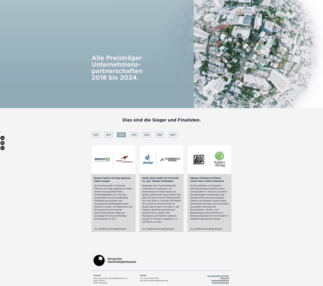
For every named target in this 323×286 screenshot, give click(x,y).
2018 (95, 135)
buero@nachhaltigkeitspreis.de (156, 280)
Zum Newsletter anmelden (218, 276)
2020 (121, 135)
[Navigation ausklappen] (230, 3)
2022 (147, 135)
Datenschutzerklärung (220, 280)
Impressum (224, 278)
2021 (134, 135)
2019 (108, 135)
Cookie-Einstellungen (220, 283)
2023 (159, 135)
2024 (172, 135)
